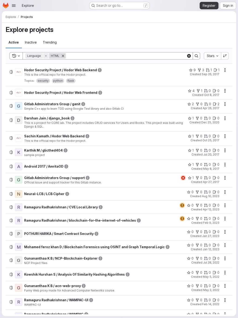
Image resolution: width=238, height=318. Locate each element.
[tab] (14, 42)
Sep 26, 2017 (210, 74)
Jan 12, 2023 (211, 249)
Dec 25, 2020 (210, 122)
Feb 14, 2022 (210, 304)
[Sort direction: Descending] (225, 56)
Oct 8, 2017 (211, 95)
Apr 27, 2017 (211, 182)
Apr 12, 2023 (211, 209)
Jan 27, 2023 (210, 236)
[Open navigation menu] (13, 5)
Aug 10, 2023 (210, 196)
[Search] (196, 56)
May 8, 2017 (211, 168)
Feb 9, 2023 (211, 222)
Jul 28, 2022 (211, 262)
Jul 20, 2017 (211, 154)
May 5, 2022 (211, 276)
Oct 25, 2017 (210, 140)
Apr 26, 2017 (211, 108)
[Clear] (189, 56)
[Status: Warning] (182, 205)
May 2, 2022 (211, 290)
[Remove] (63, 56)
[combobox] (212, 56)
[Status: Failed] (183, 178)
